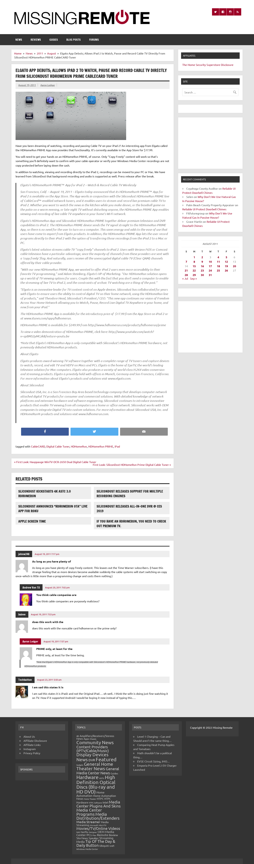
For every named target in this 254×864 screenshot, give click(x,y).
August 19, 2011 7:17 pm (47, 553)
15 (194, 266)
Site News (82, 838)
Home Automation (90, 793)
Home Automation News (96, 797)
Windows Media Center (87, 849)
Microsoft (94, 825)
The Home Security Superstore (201, 64)
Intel (105, 802)
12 (226, 261)
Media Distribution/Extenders (98, 816)
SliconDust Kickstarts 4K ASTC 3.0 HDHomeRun (44, 493)
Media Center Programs (89, 812)
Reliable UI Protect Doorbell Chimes (204, 209)
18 (218, 266)
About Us (29, 736)
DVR (91, 760)
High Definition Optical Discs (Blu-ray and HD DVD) (95, 784)
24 (210, 270)
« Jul (185, 278)
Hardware (87, 777)
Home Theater (90, 798)
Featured (106, 759)
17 (210, 266)
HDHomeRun (79, 446)
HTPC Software (95, 802)
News (18, 40)
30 (202, 275)
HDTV (101, 778)
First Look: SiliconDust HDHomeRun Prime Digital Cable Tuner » (132, 464)
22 (194, 270)
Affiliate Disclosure (35, 740)
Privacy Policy (31, 753)
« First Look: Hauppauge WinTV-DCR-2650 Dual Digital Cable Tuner (55, 462)
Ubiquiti (104, 845)
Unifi (112, 845)
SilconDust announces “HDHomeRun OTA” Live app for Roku (52, 508)
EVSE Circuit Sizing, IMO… (153, 761)
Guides (53, 40)
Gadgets (79, 764)
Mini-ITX (102, 825)
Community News (95, 742)
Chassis (93, 738)
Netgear (93, 832)
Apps (86, 738)
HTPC (100, 798)
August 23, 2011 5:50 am (49, 679)
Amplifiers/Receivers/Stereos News (95, 737)
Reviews (36, 40)
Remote (102, 835)
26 (226, 270)
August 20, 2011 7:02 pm (57, 587)
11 (218, 261)
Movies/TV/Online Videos (98, 828)
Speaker (94, 838)
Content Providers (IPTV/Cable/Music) (92, 749)
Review (113, 835)
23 (202, 270)
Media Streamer (88, 822)
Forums (94, 40)
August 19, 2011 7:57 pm (56, 641)
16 (202, 266)
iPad (117, 446)
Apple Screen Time (32, 521)
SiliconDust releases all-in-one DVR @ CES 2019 (129, 508)
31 (210, 275)
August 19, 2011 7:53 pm (43, 614)
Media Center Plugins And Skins (98, 803)
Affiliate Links (32, 744)
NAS (78, 832)
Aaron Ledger (47, 85)
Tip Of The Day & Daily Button (95, 843)
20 (234, 266)
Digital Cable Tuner (57, 446)
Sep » (193, 278)
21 (186, 270)
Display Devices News (92, 757)
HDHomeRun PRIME (100, 446)
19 (226, 266)
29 (194, 275)
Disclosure (227, 64)
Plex (94, 835)
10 (210, 261)
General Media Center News (97, 770)
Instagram (29, 749)
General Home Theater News (94, 766)
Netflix (84, 831)
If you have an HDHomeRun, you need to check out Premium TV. (131, 523)
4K (77, 736)
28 (186, 275)
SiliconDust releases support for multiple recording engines (130, 493)
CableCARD (38, 446)
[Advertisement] (210, 143)
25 (218, 270)
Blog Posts (73, 40)
